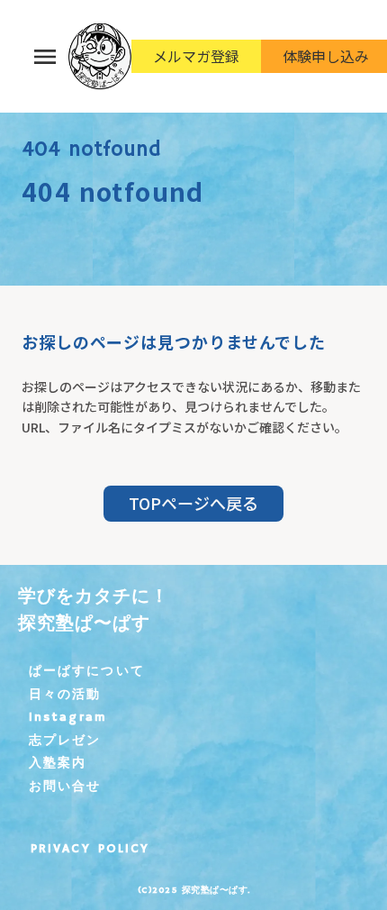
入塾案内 (57, 763)
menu (45, 56)
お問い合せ (65, 786)
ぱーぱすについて (87, 671)
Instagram (68, 717)
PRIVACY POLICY (90, 849)
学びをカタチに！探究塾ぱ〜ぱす (93, 610)
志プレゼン (65, 741)
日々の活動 (65, 695)
